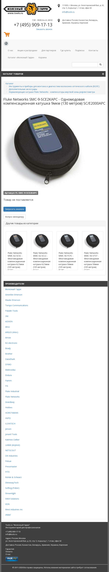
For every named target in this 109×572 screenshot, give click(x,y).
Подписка (79, 50)
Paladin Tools (11, 310)
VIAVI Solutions (12, 498)
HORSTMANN (11, 412)
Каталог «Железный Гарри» (21, 57)
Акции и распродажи (27, 50)
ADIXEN (8, 321)
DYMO (8, 364)
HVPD (8, 418)
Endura (8, 375)
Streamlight (10, 493)
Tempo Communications (16, 305)
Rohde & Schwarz (13, 477)
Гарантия (10, 549)
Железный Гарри (13, 289)
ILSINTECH (10, 423)
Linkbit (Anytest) (12, 445)
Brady (8, 348)
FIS (6, 386)
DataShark (10, 359)
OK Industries (11, 455)
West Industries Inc (14, 509)
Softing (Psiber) (12, 488)
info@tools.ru (68, 12)
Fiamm (8, 380)
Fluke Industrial (12, 391)
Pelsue (8, 461)
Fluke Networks (12, 396)
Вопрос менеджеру (14, 216)
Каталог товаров (13, 74)
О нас (10, 50)
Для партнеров (48, 50)
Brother (8, 353)
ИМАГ (8, 514)
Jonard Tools (11, 434)
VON (7, 504)
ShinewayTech (11, 482)
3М (6, 316)
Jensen (8, 429)
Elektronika (10, 369)
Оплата (9, 551)
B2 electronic (11, 343)
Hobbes (8, 407)
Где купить (65, 50)
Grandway (9, 402)
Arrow (8, 337)
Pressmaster (11, 466)
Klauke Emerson (12, 300)
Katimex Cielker (12, 439)
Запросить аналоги (14, 209)
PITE (7, 472)
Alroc (7, 327)
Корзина (42, 57)
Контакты (93, 50)
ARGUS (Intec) (11, 332)
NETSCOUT (10, 450)
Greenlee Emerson (13, 294)
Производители (14, 283)
